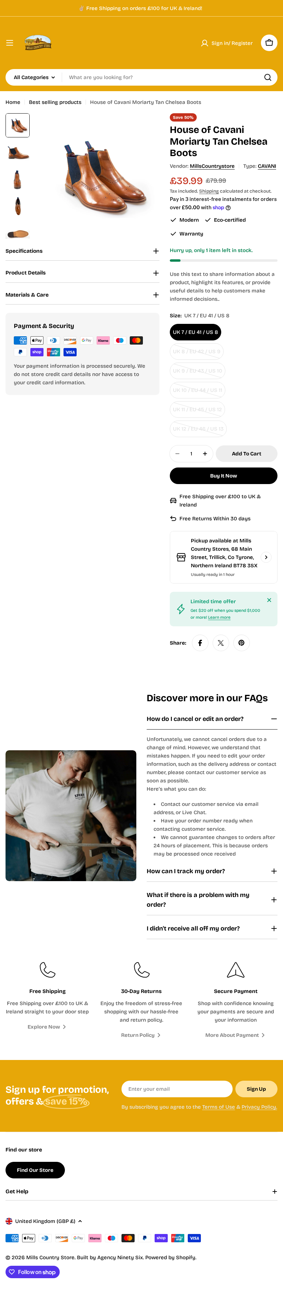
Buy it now (223, 476)
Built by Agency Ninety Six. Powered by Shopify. (136, 1257)
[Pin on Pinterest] (241, 643)
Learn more (219, 617)
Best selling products (55, 102)
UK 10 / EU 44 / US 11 (199, 392)
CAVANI (267, 166)
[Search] (268, 77)
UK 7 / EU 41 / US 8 (195, 332)
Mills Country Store (50, 1257)
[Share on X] (221, 643)
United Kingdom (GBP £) (45, 1221)
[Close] (269, 600)
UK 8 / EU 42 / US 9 (198, 354)
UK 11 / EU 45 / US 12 (199, 412)
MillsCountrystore (212, 166)
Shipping (209, 191)
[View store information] (266, 557)
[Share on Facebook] (200, 643)
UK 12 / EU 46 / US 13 (200, 431)
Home (13, 102)
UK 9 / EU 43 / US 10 (199, 373)
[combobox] (141, 77)
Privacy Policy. (259, 1107)
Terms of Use (218, 1107)
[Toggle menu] (10, 43)
